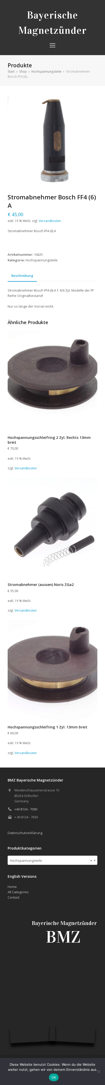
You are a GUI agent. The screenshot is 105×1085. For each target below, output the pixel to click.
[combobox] (52, 860)
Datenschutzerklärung (25, 833)
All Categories (18, 892)
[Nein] (98, 1071)
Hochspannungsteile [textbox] (51, 860)
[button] (52, 45)
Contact (13, 897)
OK (53, 1077)
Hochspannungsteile (41, 260)
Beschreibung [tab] (22, 275)
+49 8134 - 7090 (25, 809)
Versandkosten (50, 221)
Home (12, 886)
